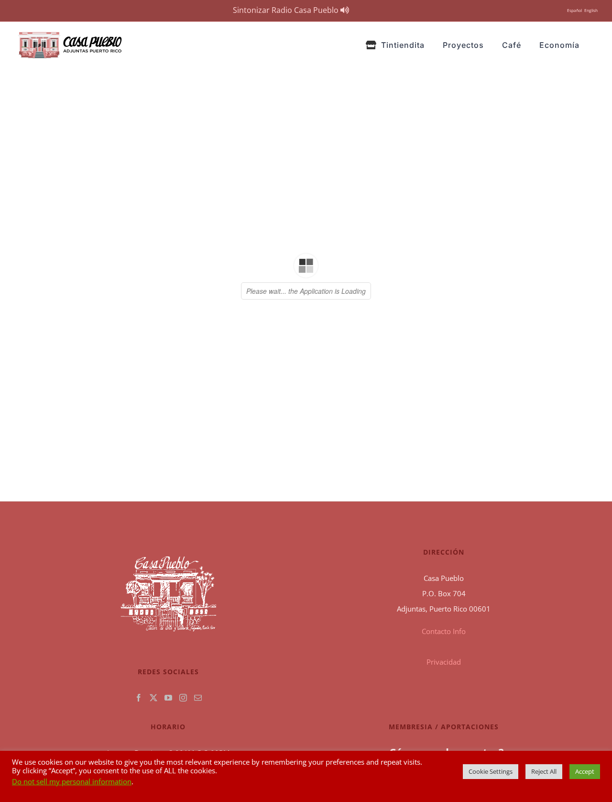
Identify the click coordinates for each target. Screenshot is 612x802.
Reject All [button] (544, 771)
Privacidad (443, 662)
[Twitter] (153, 698)
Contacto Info (444, 631)
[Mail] (198, 698)
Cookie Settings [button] (491, 771)
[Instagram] (183, 698)
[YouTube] (168, 698)
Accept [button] (584, 771)
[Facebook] (138, 698)
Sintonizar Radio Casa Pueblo (286, 10)
